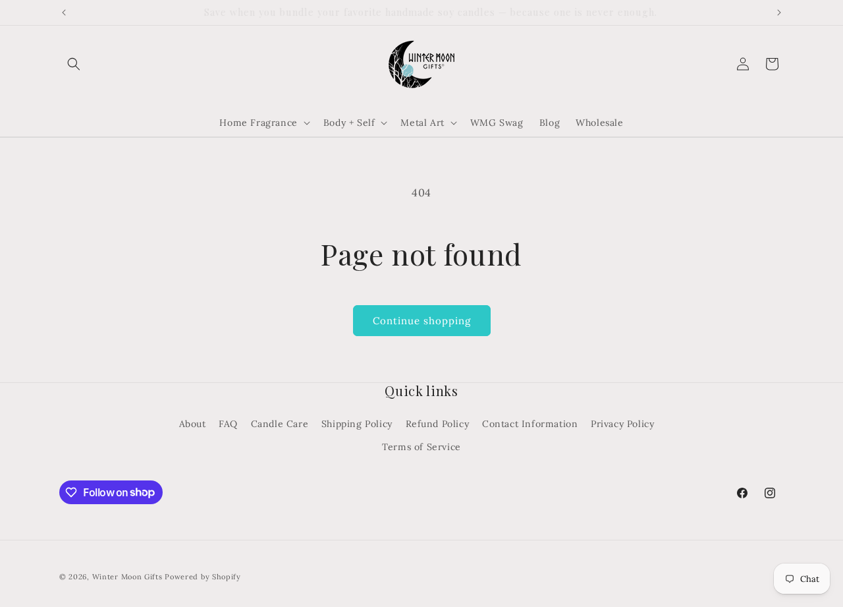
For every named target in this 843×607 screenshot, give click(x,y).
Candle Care (280, 424)
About (192, 424)
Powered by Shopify (203, 576)
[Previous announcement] (63, 12)
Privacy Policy (622, 424)
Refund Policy (438, 424)
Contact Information (530, 424)
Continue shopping (422, 320)
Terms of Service (421, 447)
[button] (73, 63)
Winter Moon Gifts (127, 576)
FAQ (228, 424)
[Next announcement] (779, 12)
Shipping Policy (357, 424)
